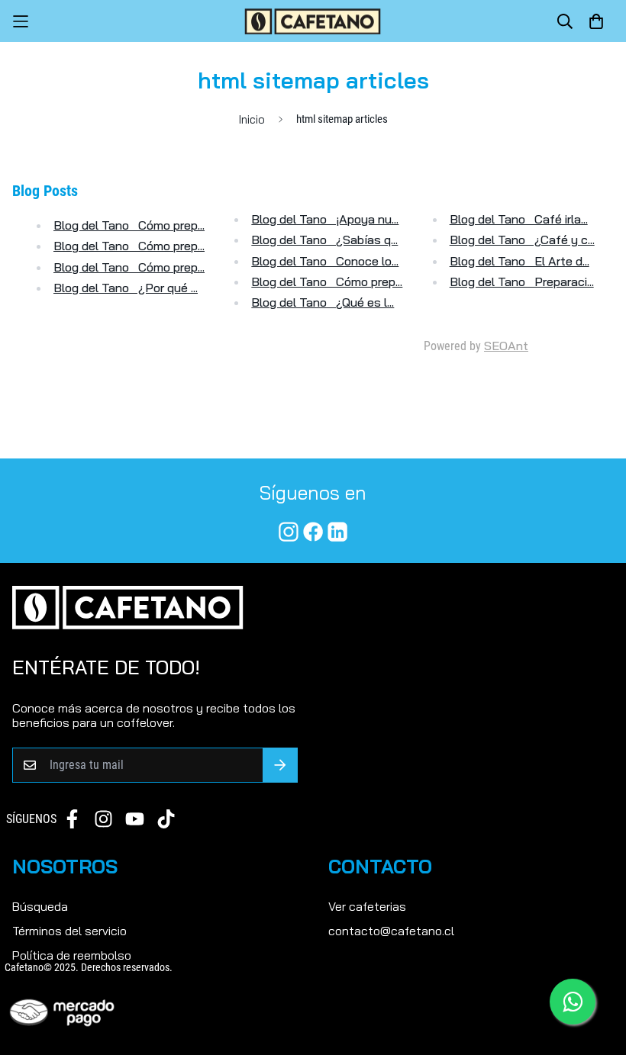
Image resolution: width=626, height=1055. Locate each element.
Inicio (252, 119)
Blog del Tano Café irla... (519, 219)
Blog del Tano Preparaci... (522, 281)
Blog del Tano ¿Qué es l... (322, 302)
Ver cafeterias (367, 906)
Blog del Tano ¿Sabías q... (324, 239)
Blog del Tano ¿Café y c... (522, 239)
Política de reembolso (71, 955)
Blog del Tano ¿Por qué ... (125, 287)
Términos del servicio (69, 930)
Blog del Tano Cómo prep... (129, 225)
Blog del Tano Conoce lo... (325, 261)
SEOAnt (506, 345)
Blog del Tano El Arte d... (519, 261)
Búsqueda (40, 906)
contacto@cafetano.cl (391, 930)
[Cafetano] (313, 21)
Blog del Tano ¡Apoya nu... (325, 219)
